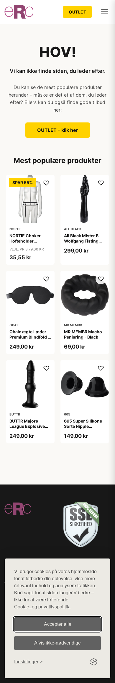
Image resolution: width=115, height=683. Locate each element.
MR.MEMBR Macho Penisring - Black (83, 334)
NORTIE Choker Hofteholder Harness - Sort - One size (30, 243)
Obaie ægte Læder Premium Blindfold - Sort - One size (29, 337)
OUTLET (77, 11)
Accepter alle (57, 624)
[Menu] (105, 12)
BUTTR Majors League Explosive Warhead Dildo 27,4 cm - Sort (28, 429)
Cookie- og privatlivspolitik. (42, 606)
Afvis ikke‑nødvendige (57, 642)
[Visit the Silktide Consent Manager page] (94, 662)
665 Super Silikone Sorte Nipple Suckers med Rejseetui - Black (83, 429)
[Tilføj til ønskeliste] (46, 183)
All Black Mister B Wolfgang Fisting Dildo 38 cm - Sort (82, 241)
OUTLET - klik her (57, 130)
